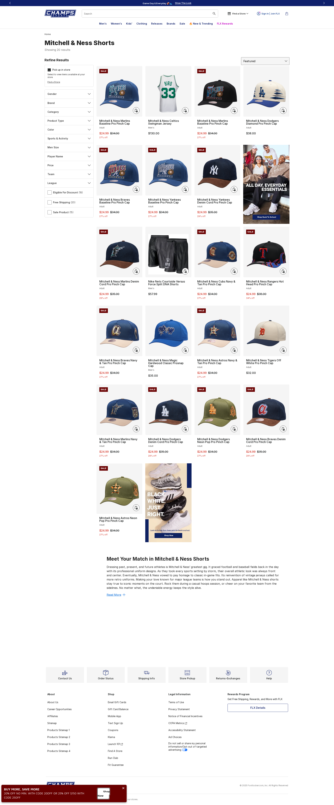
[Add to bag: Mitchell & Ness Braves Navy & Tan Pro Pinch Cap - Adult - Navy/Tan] (136, 350)
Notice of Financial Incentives (185, 716)
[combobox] (150, 13)
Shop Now (104, 793)
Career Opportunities (59, 709)
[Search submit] (214, 13)
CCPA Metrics (176, 723)
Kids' (129, 23)
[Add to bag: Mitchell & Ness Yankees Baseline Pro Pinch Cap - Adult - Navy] (185, 189)
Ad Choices (175, 737)
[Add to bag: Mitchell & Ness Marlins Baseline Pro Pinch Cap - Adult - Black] (234, 110)
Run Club (113, 757)
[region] (167, 3)
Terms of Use (176, 702)
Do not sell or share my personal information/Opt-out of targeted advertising (187, 746)
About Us (52, 702)
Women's (116, 23)
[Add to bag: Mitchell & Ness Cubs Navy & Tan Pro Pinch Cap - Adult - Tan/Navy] (234, 271)
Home (48, 34)
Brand (51, 102)
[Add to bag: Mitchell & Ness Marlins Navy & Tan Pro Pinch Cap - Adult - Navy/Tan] (136, 429)
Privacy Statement (179, 709)
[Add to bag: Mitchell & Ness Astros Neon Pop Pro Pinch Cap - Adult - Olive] (136, 507)
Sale (182, 23)
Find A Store (115, 750)
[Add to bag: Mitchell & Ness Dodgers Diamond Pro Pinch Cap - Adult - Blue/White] (283, 110)
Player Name (55, 156)
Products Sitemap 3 (58, 744)
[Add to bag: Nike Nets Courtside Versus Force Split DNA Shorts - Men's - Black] (185, 271)
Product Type (55, 120)
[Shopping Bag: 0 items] (286, 13)
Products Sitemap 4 (58, 750)
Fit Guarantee (116, 764)
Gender (52, 93)
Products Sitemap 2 (58, 737)
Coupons (113, 730)
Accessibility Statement (182, 730)
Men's (103, 23)
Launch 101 (114, 744)
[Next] (324, 3)
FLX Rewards (225, 23)
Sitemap (52, 723)
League (52, 183)
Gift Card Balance (118, 709)
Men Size (53, 147)
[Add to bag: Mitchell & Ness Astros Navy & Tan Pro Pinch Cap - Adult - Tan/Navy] (234, 350)
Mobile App (114, 716)
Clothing (141, 23)
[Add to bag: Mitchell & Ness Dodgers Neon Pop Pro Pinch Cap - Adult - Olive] (234, 429)
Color (50, 129)
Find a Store (53, 82)
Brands (171, 23)
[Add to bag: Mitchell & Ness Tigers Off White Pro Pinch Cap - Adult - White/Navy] (283, 350)
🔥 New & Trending (201, 23)
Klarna (111, 737)
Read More (114, 594)
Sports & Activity (57, 138)
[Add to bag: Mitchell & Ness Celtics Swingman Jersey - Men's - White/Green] (185, 110)
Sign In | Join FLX (270, 13)
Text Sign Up (115, 723)
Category (53, 111)
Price (50, 165)
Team (50, 174)
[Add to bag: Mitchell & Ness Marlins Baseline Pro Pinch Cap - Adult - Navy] (136, 110)
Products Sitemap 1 (58, 730)
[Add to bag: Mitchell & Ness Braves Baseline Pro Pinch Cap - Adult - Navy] (136, 189)
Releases (156, 23)
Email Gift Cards (117, 702)
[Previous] (10, 3)
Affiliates (52, 716)
